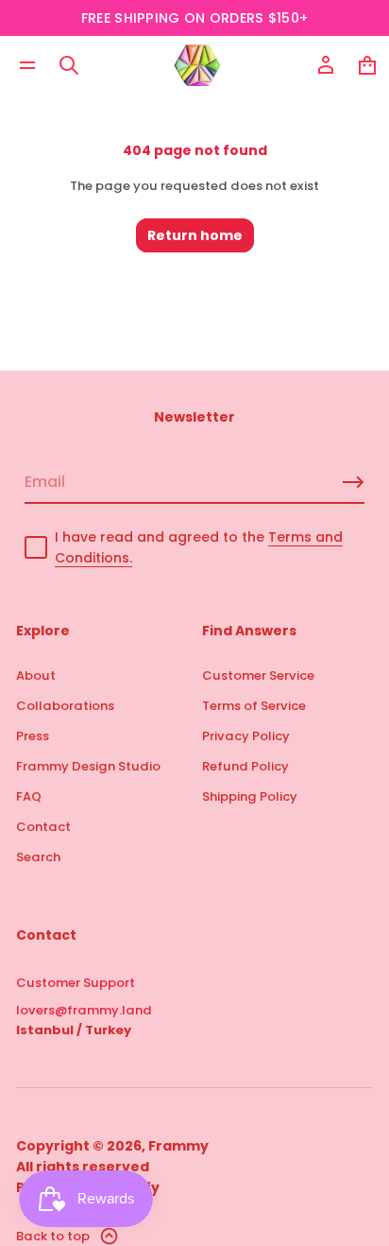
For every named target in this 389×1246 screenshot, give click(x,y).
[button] (69, 65)
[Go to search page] (69, 65)
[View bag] (367, 65)
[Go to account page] (326, 65)
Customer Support (75, 983)
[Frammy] (197, 65)
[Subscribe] (353, 482)
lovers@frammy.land (84, 1010)
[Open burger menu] (27, 65)
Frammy (178, 1145)
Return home (195, 235)
